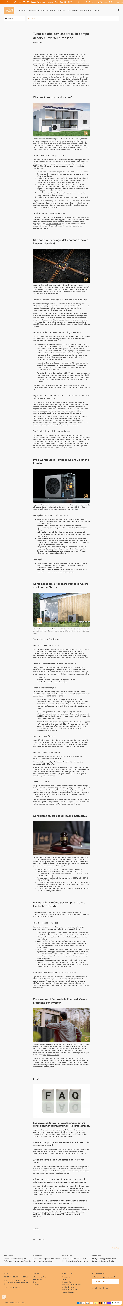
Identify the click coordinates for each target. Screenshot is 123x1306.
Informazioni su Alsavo (40, 1277)
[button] (118, 10)
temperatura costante (51, 1055)
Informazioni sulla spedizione (71, 1284)
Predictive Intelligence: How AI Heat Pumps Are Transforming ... (46, 1259)
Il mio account (66, 1277)
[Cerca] (28, 18)
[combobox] (73, 18)
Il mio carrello (66, 1282)
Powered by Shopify (20, 1302)
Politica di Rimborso (68, 1287)
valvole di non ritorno (53, 224)
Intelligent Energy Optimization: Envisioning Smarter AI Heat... (104, 1259)
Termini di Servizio (68, 1292)
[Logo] (9, 10)
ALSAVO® (11, 1302)
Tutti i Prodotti (37, 1279)
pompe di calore (46, 57)
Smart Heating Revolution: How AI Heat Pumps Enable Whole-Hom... (75, 1259)
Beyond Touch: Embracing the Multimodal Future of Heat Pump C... (17, 1259)
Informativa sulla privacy (70, 1289)
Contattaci (36, 1284)
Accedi (64, 1279)
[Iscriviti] (117, 1281)
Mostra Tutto (115, 1248)
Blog (34, 1282)
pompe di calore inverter (73, 77)
